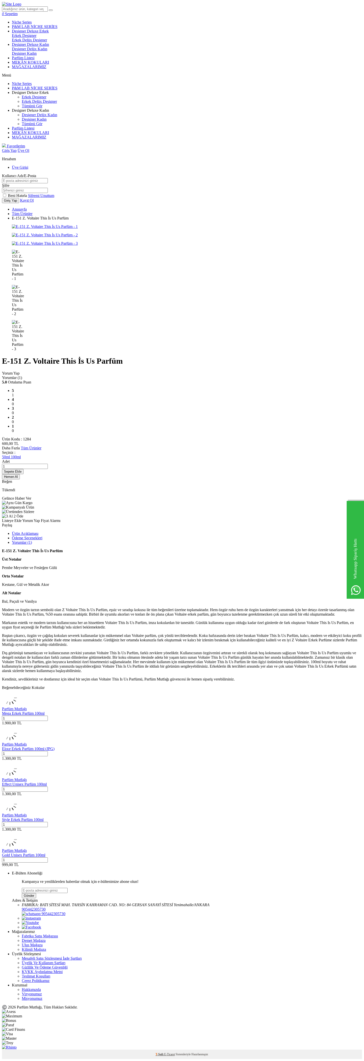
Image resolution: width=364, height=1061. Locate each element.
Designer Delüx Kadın (29, 49)
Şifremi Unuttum (41, 195)
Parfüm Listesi (23, 58)
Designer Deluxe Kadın (30, 44)
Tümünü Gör (32, 106)
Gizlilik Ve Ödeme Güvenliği (45, 967)
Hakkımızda (31, 989)
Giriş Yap (9, 150)
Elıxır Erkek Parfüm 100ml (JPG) (28, 749)
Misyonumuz (32, 998)
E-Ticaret (169, 1054)
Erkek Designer (24, 35)
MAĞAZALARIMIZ (29, 67)
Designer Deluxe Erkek (30, 31)
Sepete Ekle (13, 471)
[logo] (11, 4)
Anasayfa (19, 209)
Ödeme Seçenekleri (27, 538)
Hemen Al (11, 477)
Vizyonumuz (32, 994)
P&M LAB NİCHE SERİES (34, 27)
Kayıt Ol (27, 200)
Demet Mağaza (34, 940)
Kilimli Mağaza (34, 949)
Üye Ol (23, 150)
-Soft (160, 1054)
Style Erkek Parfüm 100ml (23, 819)
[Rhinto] (9, 1047)
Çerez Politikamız (36, 981)
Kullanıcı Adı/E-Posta (19, 176)
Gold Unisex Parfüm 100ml (23, 855)
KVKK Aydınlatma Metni (42, 972)
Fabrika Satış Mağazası (40, 936)
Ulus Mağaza (32, 945)
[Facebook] (31, 927)
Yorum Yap (11, 373)
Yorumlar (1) (22, 542)
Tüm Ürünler (22, 214)
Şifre (5, 185)
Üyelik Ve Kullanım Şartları (43, 963)
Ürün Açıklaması (25, 533)
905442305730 (34, 909)
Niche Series (22, 22)
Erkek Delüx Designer (29, 40)
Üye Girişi (20, 167)
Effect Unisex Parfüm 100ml (24, 784)
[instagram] (31, 918)
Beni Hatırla (18, 195)
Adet (6, 461)
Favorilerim (15, 146)
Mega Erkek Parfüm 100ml (23, 713)
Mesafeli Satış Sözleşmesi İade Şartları (52, 958)
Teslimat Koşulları (36, 976)
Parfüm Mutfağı (14, 709)
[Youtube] (30, 923)
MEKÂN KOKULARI (30, 62)
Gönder (29, 896)
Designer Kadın (24, 53)
